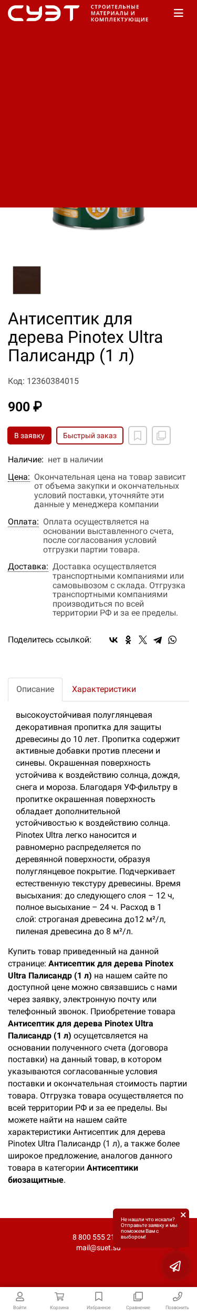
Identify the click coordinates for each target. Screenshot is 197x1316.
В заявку (29, 435)
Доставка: (28, 566)
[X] (143, 640)
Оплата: (23, 522)
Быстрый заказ (90, 435)
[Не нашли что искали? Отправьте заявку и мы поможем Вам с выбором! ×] (176, 1266)
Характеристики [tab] (104, 689)
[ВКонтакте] (113, 640)
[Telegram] (157, 640)
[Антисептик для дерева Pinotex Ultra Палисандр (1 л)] (27, 280)
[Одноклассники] (128, 640)
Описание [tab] (35, 689)
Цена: (19, 477)
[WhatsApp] (172, 640)
